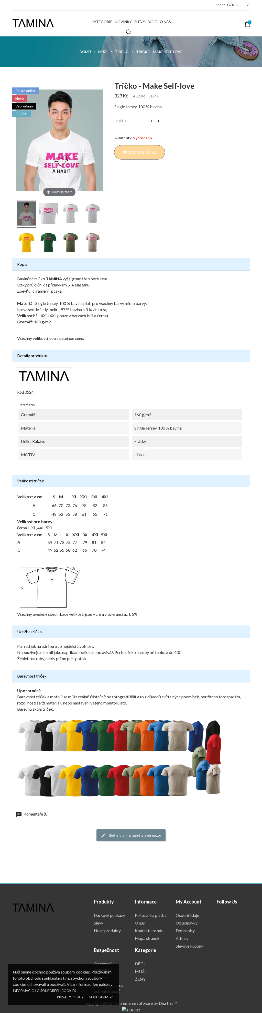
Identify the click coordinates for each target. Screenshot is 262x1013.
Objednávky (187, 922)
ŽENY (140, 979)
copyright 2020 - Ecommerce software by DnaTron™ (131, 1003)
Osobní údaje (187, 915)
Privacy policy (70, 997)
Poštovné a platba (151, 915)
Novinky (123, 21)
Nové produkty (107, 930)
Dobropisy (185, 930)
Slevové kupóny (189, 946)
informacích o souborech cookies (44, 991)
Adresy (182, 938)
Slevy (139, 21)
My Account (188, 902)
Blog (152, 21)
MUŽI (140, 971)
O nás (165, 21)
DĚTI (140, 963)
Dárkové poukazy (109, 915)
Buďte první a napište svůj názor (134, 835)
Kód (20, 392)
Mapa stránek (147, 938)
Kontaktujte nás (149, 930)
